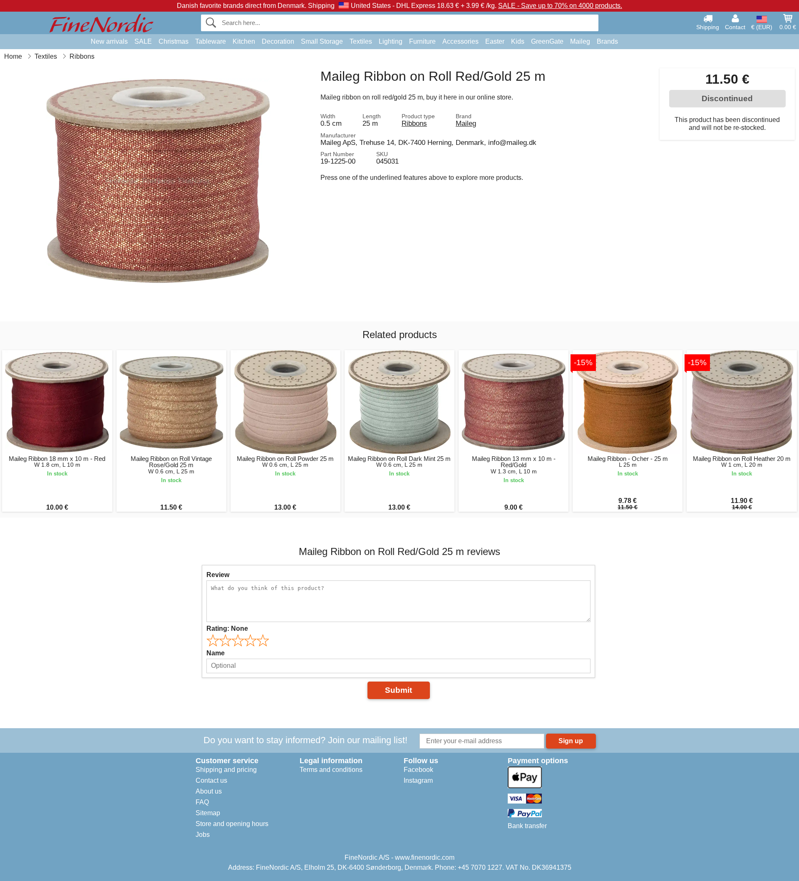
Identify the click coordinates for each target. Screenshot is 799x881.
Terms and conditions (331, 769)
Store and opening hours (232, 823)
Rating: (227, 628)
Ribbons (414, 123)
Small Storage (322, 41)
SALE (143, 41)
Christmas (174, 41)
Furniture (422, 41)
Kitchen (244, 41)
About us (209, 791)
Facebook (418, 769)
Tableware (210, 41)
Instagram (418, 780)
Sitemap (208, 812)
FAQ (202, 802)
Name (215, 653)
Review (217, 574)
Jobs (203, 834)
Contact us (211, 780)
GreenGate (547, 41)
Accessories (460, 41)
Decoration (278, 41)
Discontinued (727, 98)
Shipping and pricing (226, 769)
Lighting (390, 41)
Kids (517, 41)
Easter (494, 41)
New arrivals (109, 41)
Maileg (580, 41)
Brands (607, 41)
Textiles (361, 41)
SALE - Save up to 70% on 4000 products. (560, 5)
